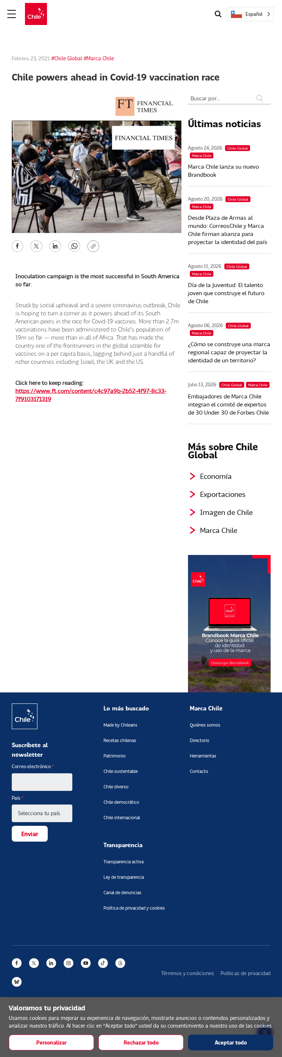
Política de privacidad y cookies (134, 908)
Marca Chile (218, 530)
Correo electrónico (33, 766)
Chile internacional (122, 817)
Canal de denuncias (122, 892)
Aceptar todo (231, 1042)
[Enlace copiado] (94, 246)
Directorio (199, 740)
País (18, 798)
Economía (216, 476)
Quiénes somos (205, 725)
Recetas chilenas (120, 740)
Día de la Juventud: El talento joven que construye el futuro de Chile (226, 292)
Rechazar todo (141, 1042)
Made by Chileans (120, 725)
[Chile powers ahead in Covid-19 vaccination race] (18, 245)
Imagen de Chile (226, 512)
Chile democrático (121, 802)
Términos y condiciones (187, 973)
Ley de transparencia (124, 877)
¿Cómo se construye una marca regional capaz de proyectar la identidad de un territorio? (229, 351)
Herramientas (203, 756)
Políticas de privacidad (246, 973)
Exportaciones (223, 494)
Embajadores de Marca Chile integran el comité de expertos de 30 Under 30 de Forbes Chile (228, 404)
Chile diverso (116, 786)
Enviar (29, 833)
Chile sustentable (121, 771)
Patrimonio (115, 756)
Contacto (199, 771)
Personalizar (51, 1042)
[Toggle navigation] (12, 14)
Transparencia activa (124, 861)
